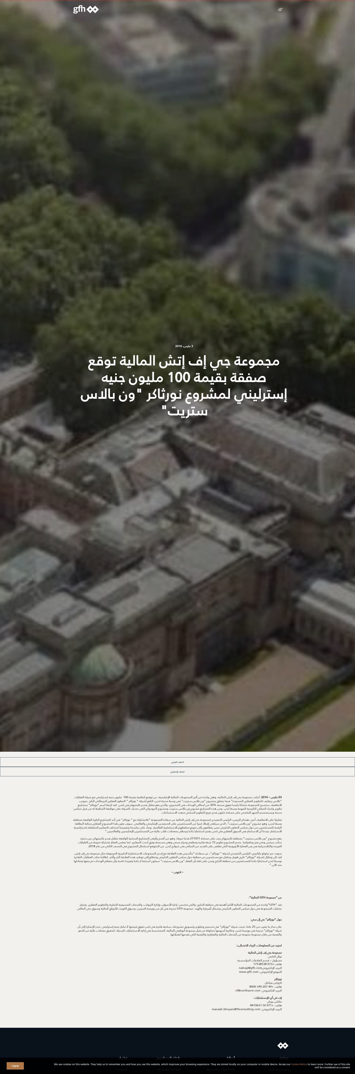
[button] (279, 9)
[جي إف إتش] (86, 9)
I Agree (15, 1066)
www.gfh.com (248, 971)
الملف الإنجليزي (177, 771)
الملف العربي (177, 762)
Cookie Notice (299, 1064)
